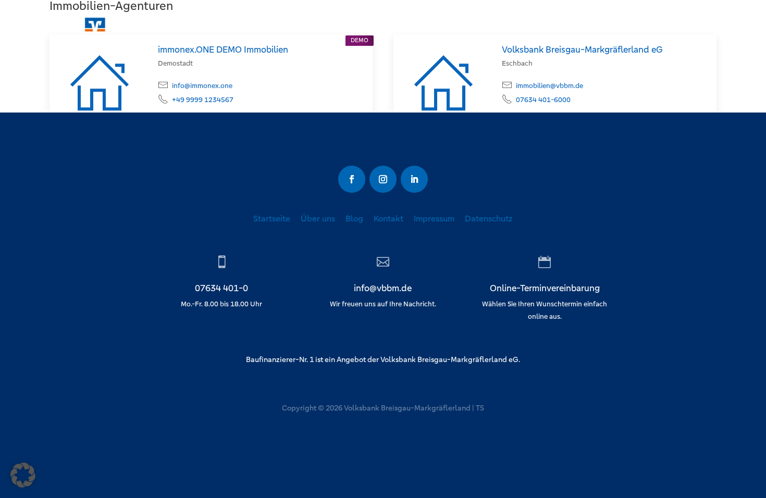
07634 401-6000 (543, 99)
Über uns (318, 218)
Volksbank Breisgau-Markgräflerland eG (582, 49)
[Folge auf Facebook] (351, 179)
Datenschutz (489, 218)
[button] (23, 475)
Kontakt (388, 218)
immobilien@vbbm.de (549, 85)
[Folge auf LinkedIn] (414, 179)
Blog (354, 218)
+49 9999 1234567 (202, 99)
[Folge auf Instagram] (383, 179)
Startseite (271, 218)
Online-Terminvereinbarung (545, 288)
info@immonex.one (202, 85)
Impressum (434, 218)
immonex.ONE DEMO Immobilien (223, 49)
